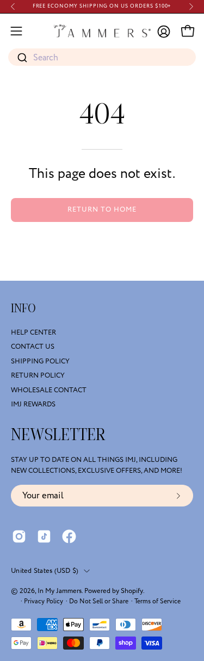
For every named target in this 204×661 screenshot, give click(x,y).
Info (23, 308)
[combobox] (102, 57)
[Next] (191, 6)
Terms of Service (157, 601)
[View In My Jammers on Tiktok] (44, 536)
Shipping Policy (40, 361)
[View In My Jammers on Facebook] (69, 536)
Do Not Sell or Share (98, 601)
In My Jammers (60, 591)
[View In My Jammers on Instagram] (19, 536)
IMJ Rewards (33, 404)
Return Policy (38, 375)
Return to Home (101, 209)
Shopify (132, 591)
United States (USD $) (44, 571)
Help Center (33, 332)
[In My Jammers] (102, 31)
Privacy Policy (43, 601)
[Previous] (13, 6)
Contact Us (32, 347)
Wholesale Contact (48, 390)
